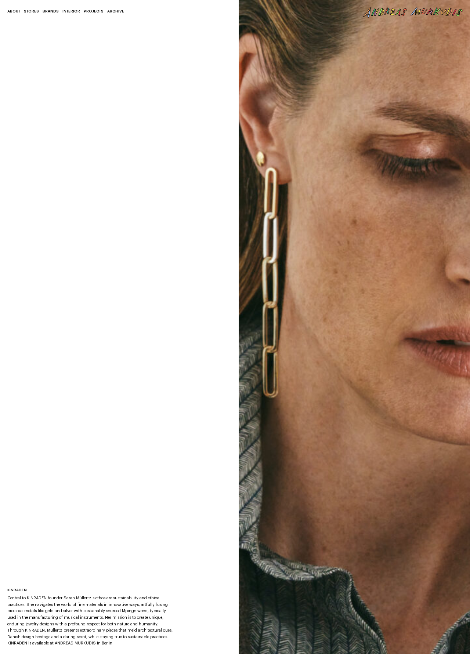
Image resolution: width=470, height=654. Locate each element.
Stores (31, 11)
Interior (71, 11)
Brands (51, 11)
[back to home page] (413, 12)
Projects (94, 11)
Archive (115, 11)
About (13, 11)
